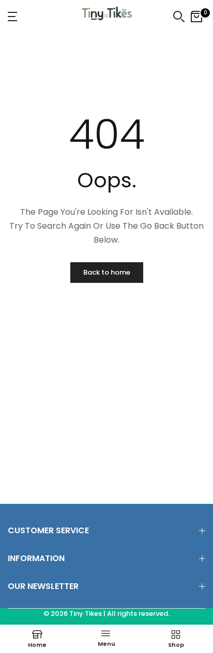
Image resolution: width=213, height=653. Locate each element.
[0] (196, 16)
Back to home (106, 272)
